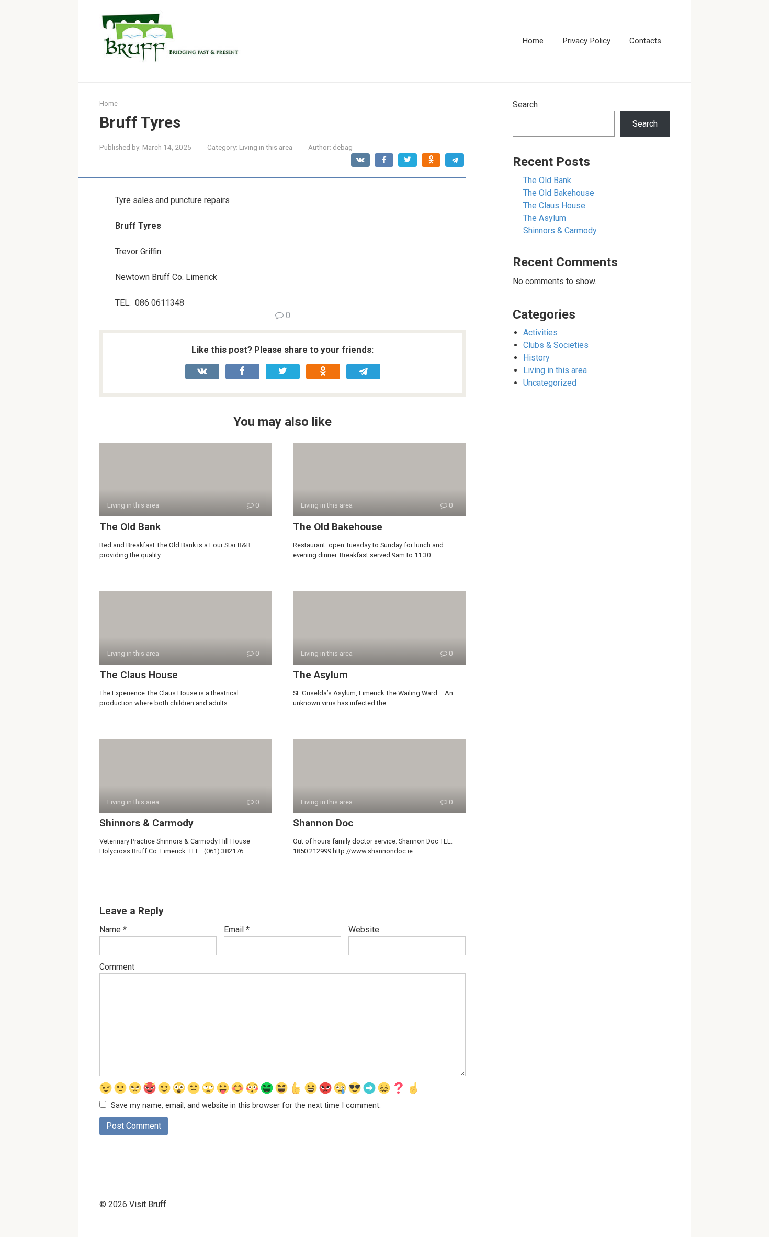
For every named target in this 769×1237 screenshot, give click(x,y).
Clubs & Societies (556, 345)
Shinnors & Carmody (146, 823)
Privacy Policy (586, 41)
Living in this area (265, 147)
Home (533, 41)
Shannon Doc (323, 823)
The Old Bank (130, 527)
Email (237, 930)
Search (525, 104)
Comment (116, 967)
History (536, 358)
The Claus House (138, 675)
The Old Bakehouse (337, 527)
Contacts (645, 41)
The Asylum (320, 675)
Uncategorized (549, 383)
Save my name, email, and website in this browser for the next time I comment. (246, 1105)
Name (113, 930)
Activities (540, 333)
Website (363, 930)
